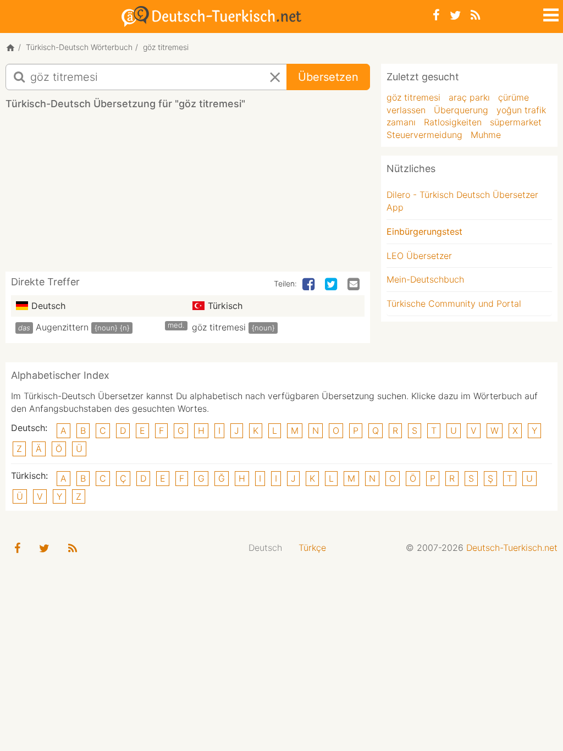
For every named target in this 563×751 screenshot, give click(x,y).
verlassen (406, 109)
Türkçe (312, 547)
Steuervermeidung (424, 134)
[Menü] (550, 13)
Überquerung (461, 109)
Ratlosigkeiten (453, 122)
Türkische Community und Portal (454, 303)
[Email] (355, 284)
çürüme (513, 97)
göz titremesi (219, 327)
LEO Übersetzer (419, 255)
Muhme (486, 134)
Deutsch (265, 547)
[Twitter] (455, 15)
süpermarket (516, 122)
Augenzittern (62, 327)
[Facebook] (436, 15)
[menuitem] (265, 548)
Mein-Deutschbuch (425, 279)
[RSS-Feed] (475, 15)
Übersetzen (328, 77)
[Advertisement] (205, 195)
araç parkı (469, 97)
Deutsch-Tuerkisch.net (512, 547)
